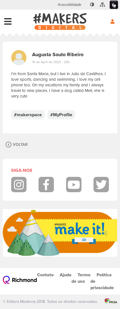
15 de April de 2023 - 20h (51, 62)
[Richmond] (20, 281)
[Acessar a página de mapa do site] (102, 4)
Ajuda (65, 275)
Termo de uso (80, 278)
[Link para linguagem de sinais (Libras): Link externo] (114, 5)
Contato (45, 275)
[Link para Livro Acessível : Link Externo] (85, 4)
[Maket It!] (60, 233)
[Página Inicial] (60, 21)
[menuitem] (69, 4)
